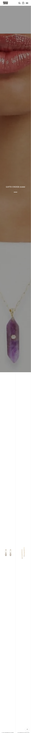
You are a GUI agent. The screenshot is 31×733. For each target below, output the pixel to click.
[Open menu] (27, 3)
